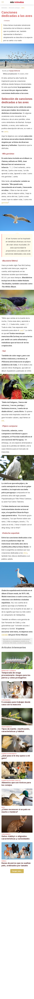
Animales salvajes (14, 8)
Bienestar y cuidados (9, 670)
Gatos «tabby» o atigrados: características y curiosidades (16, 837)
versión (5, 635)
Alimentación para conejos (11, 780)
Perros (4, 861)
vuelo (21, 330)
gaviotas (5, 203)
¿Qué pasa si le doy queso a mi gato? (16, 757)
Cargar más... (17, 871)
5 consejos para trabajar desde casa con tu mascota (16, 703)
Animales (4, 8)
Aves (23, 8)
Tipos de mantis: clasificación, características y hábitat (16, 730)
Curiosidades (6, 700)
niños (25, 553)
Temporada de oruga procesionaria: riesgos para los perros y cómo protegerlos (16, 675)
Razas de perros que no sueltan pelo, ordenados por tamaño (16, 864)
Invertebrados (7, 727)
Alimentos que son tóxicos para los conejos (16, 783)
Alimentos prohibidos (9, 753)
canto (6, 131)
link (3, 421)
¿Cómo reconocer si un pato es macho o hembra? (16, 810)
